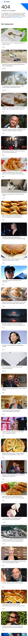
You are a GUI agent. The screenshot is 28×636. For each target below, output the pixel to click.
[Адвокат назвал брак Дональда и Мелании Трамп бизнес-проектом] (14, 470)
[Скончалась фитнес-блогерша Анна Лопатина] (14, 276)
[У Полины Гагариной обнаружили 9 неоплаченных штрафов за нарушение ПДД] (14, 233)
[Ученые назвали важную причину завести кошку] (14, 189)
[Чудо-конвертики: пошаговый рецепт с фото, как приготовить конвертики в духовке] (14, 211)
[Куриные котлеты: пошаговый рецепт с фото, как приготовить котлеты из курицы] (14, 492)
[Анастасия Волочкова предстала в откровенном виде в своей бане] (14, 405)
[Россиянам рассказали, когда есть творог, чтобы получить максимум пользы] (14, 81)
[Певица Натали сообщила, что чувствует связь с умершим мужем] (14, 427)
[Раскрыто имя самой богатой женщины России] (14, 341)
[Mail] (4, 1)
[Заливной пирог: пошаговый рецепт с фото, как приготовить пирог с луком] (14, 254)
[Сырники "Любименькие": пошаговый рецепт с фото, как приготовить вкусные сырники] (14, 168)
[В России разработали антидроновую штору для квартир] (14, 362)
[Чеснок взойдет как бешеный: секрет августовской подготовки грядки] (14, 513)
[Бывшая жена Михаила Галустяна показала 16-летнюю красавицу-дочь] (14, 146)
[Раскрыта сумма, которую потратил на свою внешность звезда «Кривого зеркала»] (14, 125)
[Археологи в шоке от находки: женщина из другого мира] (14, 38)
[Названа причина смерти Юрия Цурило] (14, 578)
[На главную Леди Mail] (7, 1)
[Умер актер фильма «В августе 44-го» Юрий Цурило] (14, 384)
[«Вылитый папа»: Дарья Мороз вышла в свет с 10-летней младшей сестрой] (14, 557)
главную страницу (17, 17)
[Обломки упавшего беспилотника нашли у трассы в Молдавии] (14, 60)
